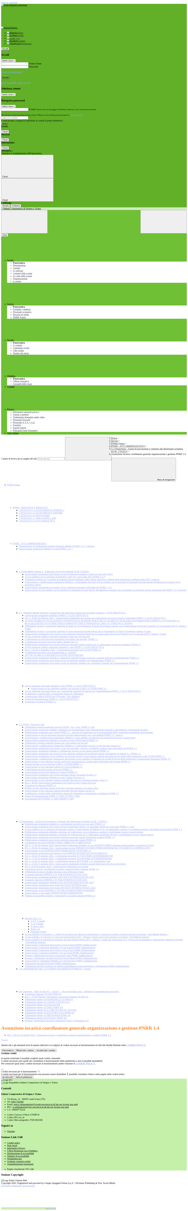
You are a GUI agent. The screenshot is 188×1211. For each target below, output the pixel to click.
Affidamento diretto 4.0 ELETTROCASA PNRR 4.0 (49, 1012)
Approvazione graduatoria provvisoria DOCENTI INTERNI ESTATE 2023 (60, 888)
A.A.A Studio (37, 923)
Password (33, 66)
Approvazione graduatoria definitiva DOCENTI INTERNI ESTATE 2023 (59, 882)
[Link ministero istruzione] (14, 5)
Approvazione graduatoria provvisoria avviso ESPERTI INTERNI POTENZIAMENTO (66, 853)
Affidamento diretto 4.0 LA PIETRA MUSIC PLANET (51, 1010)
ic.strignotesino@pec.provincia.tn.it (41, 1107)
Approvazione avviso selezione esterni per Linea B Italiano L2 (54, 767)
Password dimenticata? (11, 72)
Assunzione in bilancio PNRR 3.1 (40, 785)
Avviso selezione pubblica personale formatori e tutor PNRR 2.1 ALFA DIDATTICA (64, 647)
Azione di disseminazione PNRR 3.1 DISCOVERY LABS (52, 796)
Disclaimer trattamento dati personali (18, 1185)
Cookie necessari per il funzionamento (19, 1071)
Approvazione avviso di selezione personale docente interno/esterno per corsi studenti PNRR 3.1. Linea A (74, 735)
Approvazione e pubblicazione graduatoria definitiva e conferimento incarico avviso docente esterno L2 (73, 745)
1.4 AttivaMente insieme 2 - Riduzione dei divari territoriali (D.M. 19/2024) (54, 571)
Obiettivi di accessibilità (18, 1156)
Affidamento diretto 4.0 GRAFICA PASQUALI (47, 1002)
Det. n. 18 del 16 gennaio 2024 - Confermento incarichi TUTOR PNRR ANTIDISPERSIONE (69, 856)
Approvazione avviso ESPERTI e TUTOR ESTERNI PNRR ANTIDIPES (60, 890)
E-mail (32, 109)
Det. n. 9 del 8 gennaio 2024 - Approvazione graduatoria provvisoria (56, 866)
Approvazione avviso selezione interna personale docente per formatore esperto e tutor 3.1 (66, 780)
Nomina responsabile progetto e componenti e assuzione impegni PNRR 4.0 (60, 895)
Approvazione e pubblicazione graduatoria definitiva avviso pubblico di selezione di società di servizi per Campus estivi (80, 738)
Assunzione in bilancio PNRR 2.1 (40, 702)
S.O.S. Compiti (38, 921)
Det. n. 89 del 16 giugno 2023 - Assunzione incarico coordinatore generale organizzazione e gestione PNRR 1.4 (59, 1035)
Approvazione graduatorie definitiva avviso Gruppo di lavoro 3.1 (55, 777)
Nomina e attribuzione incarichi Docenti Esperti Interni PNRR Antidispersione (61, 958)
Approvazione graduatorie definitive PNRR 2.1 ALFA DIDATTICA (56, 615)
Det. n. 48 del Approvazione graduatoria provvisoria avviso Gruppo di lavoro (60, 783)
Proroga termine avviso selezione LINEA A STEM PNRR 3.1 (53, 764)
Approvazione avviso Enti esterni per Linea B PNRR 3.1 (51, 772)
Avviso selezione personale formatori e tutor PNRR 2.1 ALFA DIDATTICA (60, 686)
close (4, 235)
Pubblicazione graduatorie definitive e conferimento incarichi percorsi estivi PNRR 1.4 (65, 824)
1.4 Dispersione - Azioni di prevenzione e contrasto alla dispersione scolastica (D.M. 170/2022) (63, 821)
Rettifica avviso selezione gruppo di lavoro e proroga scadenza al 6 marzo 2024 (61, 788)
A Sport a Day (37, 926)
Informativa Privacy (16, 1148)
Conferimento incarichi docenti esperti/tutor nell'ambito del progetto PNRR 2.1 (61, 639)
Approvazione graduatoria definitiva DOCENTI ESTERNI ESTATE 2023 (59, 877)
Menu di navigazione (166, 480)
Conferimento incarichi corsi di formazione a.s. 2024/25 (50, 652)
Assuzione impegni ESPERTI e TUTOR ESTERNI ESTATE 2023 (56, 874)
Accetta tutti (46, 1050)
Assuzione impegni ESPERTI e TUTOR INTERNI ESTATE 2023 (56, 880)
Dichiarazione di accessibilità (20, 1153)
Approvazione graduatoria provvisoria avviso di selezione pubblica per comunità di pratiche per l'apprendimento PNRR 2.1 (82, 663)
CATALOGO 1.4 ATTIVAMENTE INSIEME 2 (41, 510)
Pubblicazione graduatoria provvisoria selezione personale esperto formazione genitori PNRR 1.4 (70, 837)
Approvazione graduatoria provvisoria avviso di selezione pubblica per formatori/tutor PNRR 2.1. (70, 660)
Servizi (114, 441)
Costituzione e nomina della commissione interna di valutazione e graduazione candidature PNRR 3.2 (72, 793)
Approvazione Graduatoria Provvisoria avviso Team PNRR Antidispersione (60, 950)
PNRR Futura (118, 443)
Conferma (16, 206)
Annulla (5, 206)
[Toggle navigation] (24, 221)
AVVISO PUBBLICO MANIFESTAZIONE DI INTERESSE (54, 655)
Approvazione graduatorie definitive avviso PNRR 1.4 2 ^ (46, 549)
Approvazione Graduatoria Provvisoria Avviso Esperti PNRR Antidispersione (61, 945)
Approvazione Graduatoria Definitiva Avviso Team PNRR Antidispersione (59, 953)
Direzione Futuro (38, 931)
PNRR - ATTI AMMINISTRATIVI (128, 446)
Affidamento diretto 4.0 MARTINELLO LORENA (49, 999)
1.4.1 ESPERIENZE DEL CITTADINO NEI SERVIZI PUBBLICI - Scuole (55, 969)
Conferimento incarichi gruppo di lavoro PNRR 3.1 (48, 769)
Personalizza (7, 1050)
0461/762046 (17, 1101)
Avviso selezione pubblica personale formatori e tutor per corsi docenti (57, 636)
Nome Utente (35, 63)
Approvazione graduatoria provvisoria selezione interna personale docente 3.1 (61, 775)
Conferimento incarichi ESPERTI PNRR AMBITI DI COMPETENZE (58, 842)
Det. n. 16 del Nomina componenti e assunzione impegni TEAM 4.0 (56, 997)
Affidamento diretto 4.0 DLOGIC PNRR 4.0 (46, 1018)
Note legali (12, 1145)
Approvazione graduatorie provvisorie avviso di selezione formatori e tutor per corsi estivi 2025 (69, 574)
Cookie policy (13, 1143)
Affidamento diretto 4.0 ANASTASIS (42, 1005)
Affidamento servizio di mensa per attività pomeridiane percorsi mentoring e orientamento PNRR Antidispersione (77, 966)
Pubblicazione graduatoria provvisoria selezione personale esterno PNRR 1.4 (60, 840)
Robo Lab (35, 929)
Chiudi (5, 132)
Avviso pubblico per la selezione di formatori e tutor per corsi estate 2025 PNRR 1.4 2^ (65, 577)
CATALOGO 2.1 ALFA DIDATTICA (37, 521)
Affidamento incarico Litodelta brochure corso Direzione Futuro (54, 872)
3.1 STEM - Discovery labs (32, 724)
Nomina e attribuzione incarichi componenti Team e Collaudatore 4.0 (57, 1020)
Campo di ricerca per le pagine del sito (19, 458)
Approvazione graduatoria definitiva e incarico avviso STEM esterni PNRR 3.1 (61, 740)
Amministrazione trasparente (20, 1164)
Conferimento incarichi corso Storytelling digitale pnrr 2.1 (51, 642)
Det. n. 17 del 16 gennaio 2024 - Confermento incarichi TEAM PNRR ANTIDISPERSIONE (68, 858)
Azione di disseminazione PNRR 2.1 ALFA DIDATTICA (52, 699)
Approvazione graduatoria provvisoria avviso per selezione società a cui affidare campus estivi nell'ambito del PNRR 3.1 (81, 748)
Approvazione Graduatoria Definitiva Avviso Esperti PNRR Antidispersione (60, 947)
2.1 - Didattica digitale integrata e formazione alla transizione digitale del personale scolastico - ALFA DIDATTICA (72, 613)
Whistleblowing (14, 1159)
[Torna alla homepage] (94, 208)
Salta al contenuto (9, 2)
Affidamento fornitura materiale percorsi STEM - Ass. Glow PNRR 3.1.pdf (60, 727)
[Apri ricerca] (163, 221)
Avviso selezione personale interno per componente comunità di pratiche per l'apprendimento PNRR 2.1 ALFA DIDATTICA (83, 691)
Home (114, 438)
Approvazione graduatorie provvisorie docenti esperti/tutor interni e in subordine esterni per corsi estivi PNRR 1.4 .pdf (79, 827)
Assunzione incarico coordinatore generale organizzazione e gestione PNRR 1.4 (62, 869)
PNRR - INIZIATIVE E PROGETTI (30, 507)
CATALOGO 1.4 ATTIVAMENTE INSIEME (40, 513)
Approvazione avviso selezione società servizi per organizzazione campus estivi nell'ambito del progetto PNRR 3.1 (78, 761)
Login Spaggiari (76, 115)
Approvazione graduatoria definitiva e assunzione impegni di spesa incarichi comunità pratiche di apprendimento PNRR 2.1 (82, 658)
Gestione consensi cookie (19, 1161)
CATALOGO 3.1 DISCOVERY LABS (37, 518)
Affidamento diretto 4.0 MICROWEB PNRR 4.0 (47, 1015)
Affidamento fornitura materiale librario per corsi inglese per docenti (56, 743)
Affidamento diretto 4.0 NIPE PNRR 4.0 (44, 1007)
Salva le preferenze (24, 1077)
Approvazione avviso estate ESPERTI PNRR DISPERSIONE (54, 893)
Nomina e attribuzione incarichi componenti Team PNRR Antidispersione (59, 955)
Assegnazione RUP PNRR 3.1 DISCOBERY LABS (49, 799)
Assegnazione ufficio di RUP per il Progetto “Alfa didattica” (52, 696)
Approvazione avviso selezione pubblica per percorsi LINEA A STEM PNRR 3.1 (68, 688)
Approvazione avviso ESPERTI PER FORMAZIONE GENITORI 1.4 (58, 850)
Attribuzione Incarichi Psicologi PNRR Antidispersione (50, 963)
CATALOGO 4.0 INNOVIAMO (34, 515)
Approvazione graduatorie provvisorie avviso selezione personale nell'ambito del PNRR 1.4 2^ (69, 587)
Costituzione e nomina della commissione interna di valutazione (54, 694)
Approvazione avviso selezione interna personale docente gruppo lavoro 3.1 (60, 791)
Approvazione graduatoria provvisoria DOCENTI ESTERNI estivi (56, 885)
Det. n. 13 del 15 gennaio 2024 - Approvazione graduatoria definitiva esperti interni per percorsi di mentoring (75, 864)
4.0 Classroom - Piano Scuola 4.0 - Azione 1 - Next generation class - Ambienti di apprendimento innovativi (69, 991)
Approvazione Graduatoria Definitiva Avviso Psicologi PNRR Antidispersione (61, 961)
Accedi (5, 49)
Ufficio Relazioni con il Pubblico (22, 1151)
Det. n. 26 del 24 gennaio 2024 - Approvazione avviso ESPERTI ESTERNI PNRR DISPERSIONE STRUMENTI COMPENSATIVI (87, 848)
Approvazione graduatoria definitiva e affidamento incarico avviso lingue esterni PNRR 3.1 (67, 751)
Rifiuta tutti (25, 1050)
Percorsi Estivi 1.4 (33, 918)
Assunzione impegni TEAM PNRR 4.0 (43, 994)
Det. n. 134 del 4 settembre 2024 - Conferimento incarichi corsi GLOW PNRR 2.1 (63, 650)
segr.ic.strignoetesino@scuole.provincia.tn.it (46, 1104)
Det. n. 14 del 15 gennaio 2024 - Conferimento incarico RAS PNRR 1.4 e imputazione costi (67, 861)
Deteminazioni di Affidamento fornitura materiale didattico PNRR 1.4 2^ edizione (57, 546)
